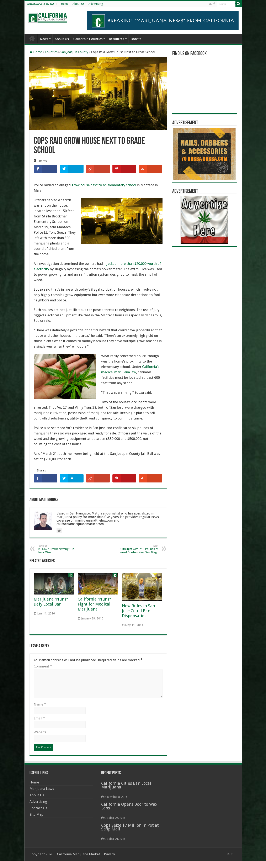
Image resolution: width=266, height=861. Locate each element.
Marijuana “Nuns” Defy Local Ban (51, 602)
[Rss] (210, 3)
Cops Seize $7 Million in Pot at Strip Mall (130, 827)
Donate (136, 39)
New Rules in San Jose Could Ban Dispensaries (138, 610)
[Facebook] (214, 3)
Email (39, 718)
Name (40, 704)
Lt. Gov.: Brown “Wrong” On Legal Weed (56, 549)
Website (40, 732)
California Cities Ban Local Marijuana (126, 785)
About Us (78, 3)
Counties (51, 52)
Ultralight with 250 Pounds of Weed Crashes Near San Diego (139, 549)
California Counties (87, 39)
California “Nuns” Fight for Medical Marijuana (94, 604)
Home (64, 3)
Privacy (109, 854)
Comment (43, 666)
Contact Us (38, 808)
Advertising (96, 3)
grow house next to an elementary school (103, 185)
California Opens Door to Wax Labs (129, 806)
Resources (116, 39)
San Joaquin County (74, 52)
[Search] (238, 4)
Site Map (36, 814)
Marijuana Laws (42, 789)
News (44, 39)
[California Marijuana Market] (47, 17)
